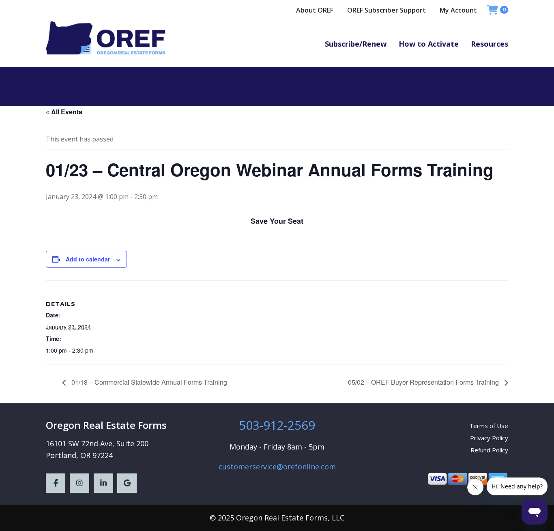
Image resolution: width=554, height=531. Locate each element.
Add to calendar (88, 259)
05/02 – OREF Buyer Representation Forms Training (424, 382)
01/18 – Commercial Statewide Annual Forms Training (148, 382)
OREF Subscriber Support (386, 10)
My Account (458, 10)
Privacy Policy (489, 438)
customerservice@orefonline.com (277, 466)
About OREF (314, 10)
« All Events (64, 111)
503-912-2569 (277, 425)
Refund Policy (489, 450)
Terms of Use (488, 426)
